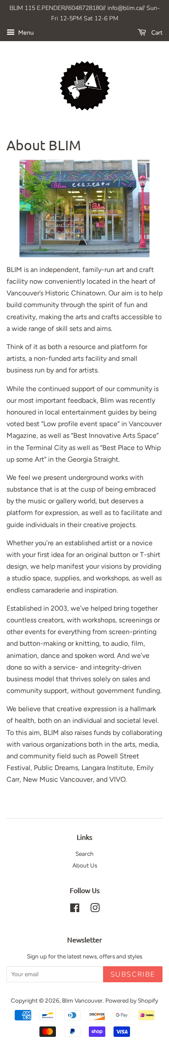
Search (84, 853)
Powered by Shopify (131, 1000)
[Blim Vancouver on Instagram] (95, 909)
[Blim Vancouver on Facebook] (75, 909)
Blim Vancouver (82, 1000)
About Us (84, 865)
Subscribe (132, 974)
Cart (156, 33)
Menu (25, 32)
